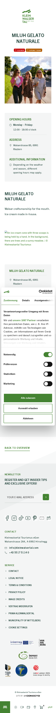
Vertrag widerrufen (21, 606)
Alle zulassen (28, 398)
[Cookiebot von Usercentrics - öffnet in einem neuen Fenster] (39, 292)
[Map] (35, 707)
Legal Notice (16, 578)
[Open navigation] (50, 707)
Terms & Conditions (20, 585)
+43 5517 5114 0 (19, 552)
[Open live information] (15, 707)
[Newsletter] (41, 518)
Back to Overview (17, 447)
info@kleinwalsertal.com (24, 547)
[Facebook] (7, 518)
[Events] (28, 707)
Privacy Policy (17, 592)
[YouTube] (28, 518)
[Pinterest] (34, 518)
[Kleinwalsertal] (28, 16)
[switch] (48, 364)
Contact (14, 571)
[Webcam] (22, 707)
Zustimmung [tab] (10, 300)
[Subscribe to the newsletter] (46, 497)
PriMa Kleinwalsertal (21, 613)
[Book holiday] (5, 707)
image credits (17, 599)
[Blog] (48, 518)
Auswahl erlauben (28, 408)
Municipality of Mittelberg (25, 620)
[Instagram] (14, 518)
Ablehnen (28, 418)
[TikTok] (21, 518)
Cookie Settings (18, 627)
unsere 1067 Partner (24, 320)
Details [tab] (26, 300)
